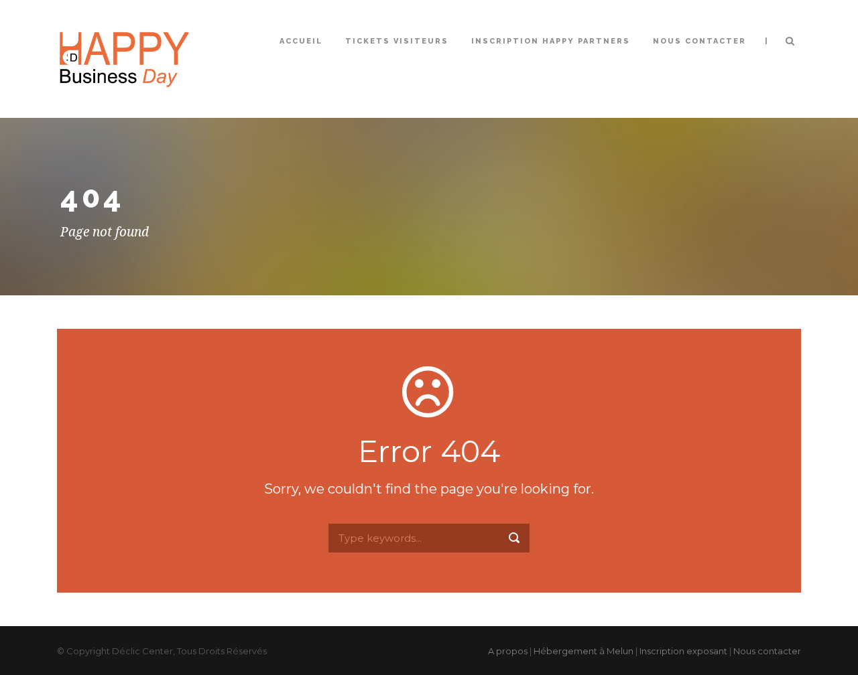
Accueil (301, 41)
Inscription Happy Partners (550, 41)
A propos (508, 651)
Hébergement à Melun (583, 651)
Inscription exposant (683, 651)
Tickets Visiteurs (396, 41)
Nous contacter (699, 41)
